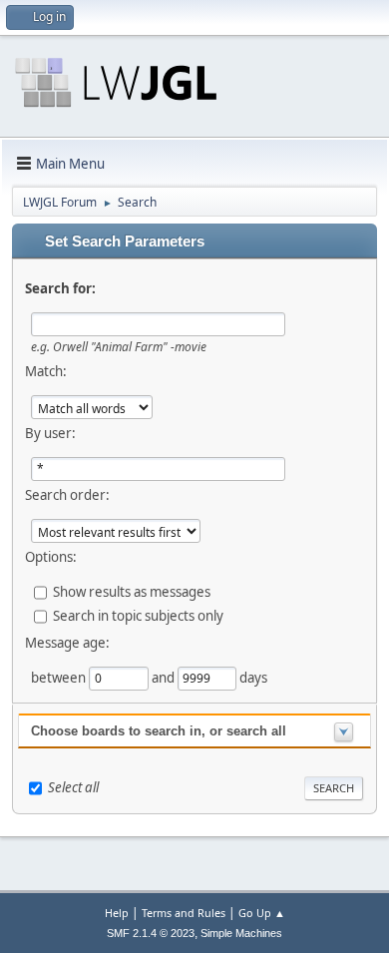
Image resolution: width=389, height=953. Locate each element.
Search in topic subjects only (138, 616)
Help (117, 912)
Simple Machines (241, 933)
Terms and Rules (183, 912)
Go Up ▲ (261, 912)
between (60, 678)
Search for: (60, 288)
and (165, 678)
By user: (50, 433)
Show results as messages (131, 592)
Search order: (67, 495)
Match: (46, 371)
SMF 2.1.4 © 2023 (150, 933)
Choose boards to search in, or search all (158, 730)
